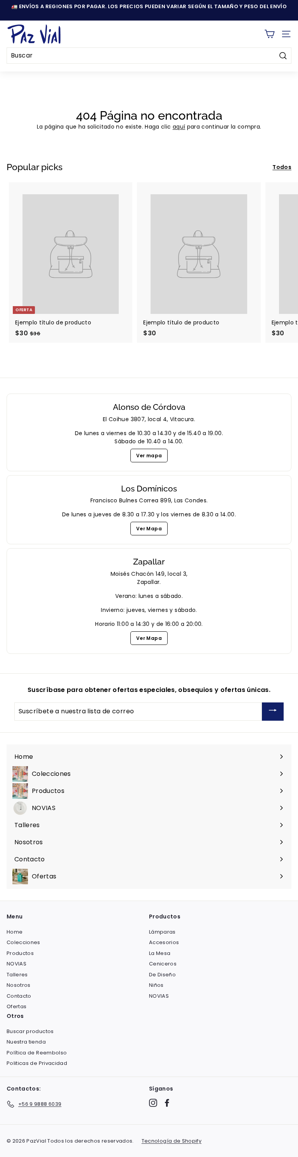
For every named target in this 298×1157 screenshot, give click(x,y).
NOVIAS (16, 963)
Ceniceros (163, 963)
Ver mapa (149, 455)
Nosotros (19, 985)
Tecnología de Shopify (171, 1141)
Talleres (17, 974)
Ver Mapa (149, 528)
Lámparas (162, 932)
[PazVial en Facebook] (167, 1103)
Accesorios (164, 942)
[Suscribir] (273, 711)
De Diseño (162, 974)
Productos (20, 953)
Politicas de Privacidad (37, 1063)
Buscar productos (30, 1031)
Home (15, 932)
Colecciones (23, 942)
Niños (156, 985)
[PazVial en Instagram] (153, 1103)
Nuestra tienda (26, 1041)
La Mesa (159, 953)
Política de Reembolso (37, 1052)
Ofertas (16, 1006)
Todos (281, 167)
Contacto (19, 996)
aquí (179, 127)
